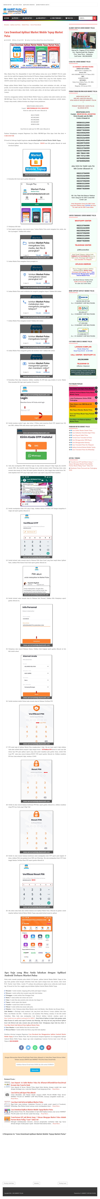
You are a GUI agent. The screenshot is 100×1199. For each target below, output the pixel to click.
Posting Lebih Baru (9, 1183)
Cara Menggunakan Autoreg (81, 442)
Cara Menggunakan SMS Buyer (82, 440)
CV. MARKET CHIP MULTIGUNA (88, 1193)
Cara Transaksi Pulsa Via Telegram (83, 445)
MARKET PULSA (19, 1193)
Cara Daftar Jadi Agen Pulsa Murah (23, 1092)
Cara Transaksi (56, 18)
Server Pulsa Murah (49, 40)
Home (7, 18)
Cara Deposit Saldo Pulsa (80, 435)
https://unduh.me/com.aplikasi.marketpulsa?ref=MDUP (19, 1018)
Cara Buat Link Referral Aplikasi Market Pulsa (27, 1102)
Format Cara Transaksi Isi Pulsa (82, 437)
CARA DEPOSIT (42, 18)
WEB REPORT (8, 5)
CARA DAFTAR (28, 18)
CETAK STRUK (18, 5)
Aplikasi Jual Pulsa (31, 40)
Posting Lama (62, 1183)
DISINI (42, 143)
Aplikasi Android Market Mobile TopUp (83, 447)
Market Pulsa (40, 40)
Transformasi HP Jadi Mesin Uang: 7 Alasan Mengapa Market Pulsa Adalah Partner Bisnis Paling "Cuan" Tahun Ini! (81, 464)
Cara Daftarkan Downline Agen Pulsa (83, 433)
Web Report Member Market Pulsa (81, 410)
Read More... (56, 1089)
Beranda (36, 1183)
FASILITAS (70, 18)
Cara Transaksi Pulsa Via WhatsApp (83, 449)
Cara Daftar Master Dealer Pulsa (82, 430)
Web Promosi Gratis (43, 5)
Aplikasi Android (29, 5)
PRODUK (15, 18)
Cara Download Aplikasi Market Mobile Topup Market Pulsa (32, 1109)
